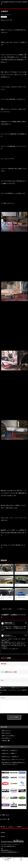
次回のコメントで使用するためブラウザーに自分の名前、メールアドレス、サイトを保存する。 (13, 690)
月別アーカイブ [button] (5, 815)
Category (3, 832)
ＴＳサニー (3, 16)
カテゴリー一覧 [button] (5, 819)
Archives (3, 836)
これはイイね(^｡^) (19, 573)
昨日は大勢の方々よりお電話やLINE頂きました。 (14, 762)
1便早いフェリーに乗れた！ (8, 735)
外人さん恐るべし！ (6, 738)
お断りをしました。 (6, 730)
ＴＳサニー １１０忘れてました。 (6, 598)
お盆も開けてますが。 (5, 573)
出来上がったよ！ (6, 756)
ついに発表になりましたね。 (20, 598)
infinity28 (7, 635)
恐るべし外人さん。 (6, 733)
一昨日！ (17, 585)
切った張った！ (4, 585)
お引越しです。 (5, 750)
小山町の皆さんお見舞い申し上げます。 (8, 609)
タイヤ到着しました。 (21, 609)
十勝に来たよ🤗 (5, 740)
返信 (26, 622)
